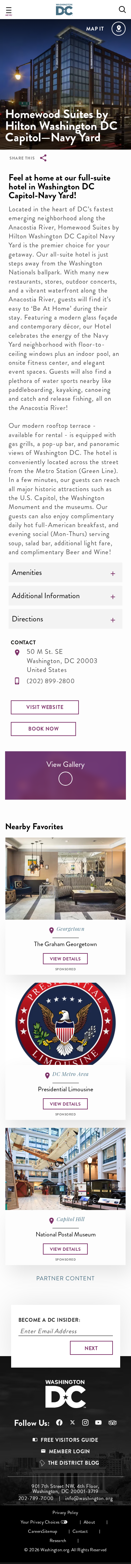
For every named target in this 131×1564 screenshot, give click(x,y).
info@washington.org (89, 1498)
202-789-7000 (36, 1498)
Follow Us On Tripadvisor (109, 1422)
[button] (45, 707)
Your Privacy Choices (40, 1522)
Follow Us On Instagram (82, 1422)
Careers (35, 1531)
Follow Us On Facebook (56, 1422)
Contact (80, 1531)
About (89, 1522)
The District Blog (74, 1463)
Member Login (69, 1451)
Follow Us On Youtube (95, 1422)
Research (58, 1541)
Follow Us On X (69, 1423)
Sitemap (49, 1531)
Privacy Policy (65, 1513)
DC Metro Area (70, 1074)
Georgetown (71, 928)
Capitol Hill (71, 1219)
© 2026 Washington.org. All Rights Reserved (65, 1550)
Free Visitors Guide (69, 1440)
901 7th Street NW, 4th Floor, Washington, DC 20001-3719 (65, 1489)
